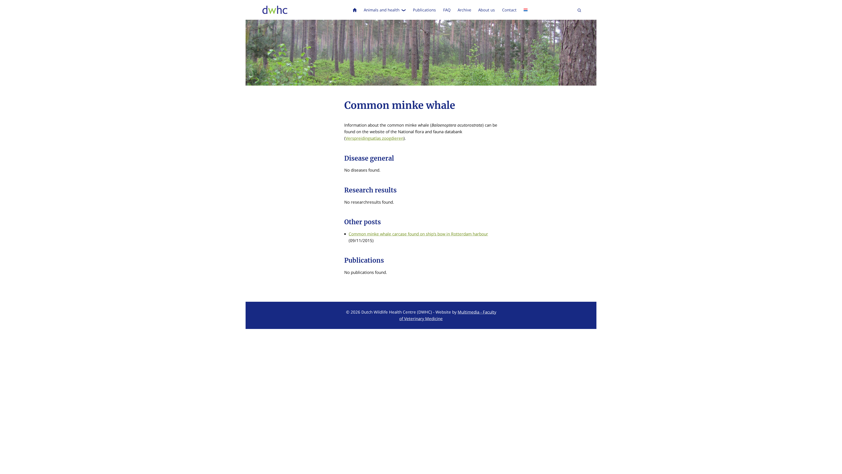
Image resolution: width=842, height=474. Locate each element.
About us (486, 10)
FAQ (447, 10)
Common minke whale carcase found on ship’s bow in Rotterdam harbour (418, 234)
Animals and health (382, 10)
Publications (424, 10)
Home (354, 10)
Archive (464, 10)
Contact (509, 10)
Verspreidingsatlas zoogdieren (374, 138)
